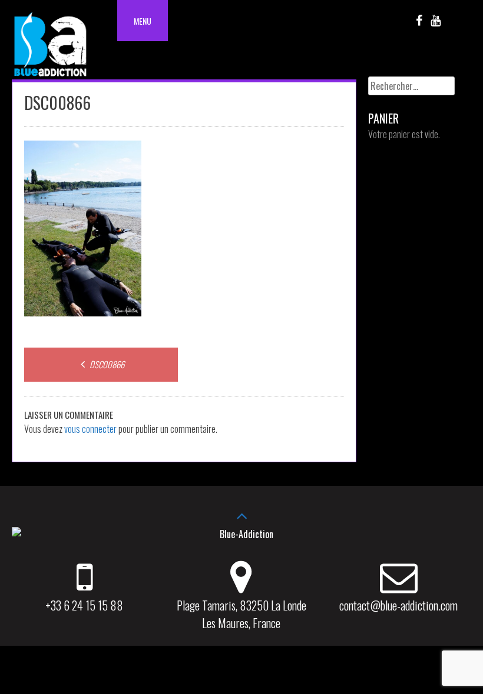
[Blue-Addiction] (50, 78)
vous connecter (90, 429)
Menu (142, 21)
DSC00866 (106, 364)
